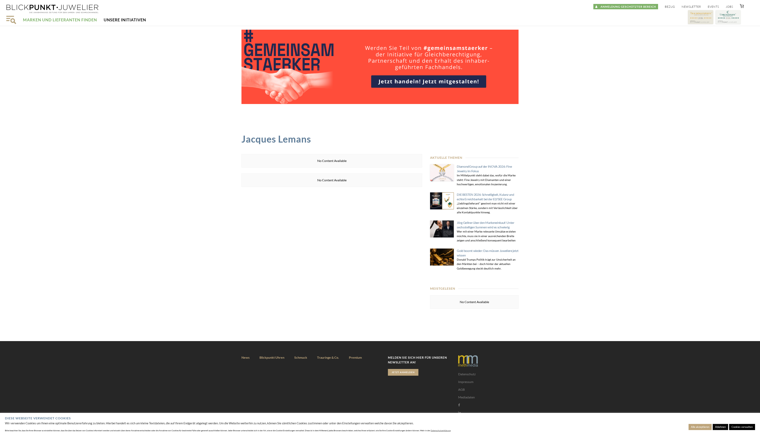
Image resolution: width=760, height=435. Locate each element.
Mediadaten (466, 397)
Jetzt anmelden (403, 372)
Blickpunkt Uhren (271, 357)
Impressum (465, 382)
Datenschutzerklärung (441, 430)
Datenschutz (467, 374)
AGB (461, 389)
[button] (741, 7)
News (245, 357)
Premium (355, 357)
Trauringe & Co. (328, 357)
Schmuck (300, 357)
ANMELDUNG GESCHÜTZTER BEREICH (627, 6)
